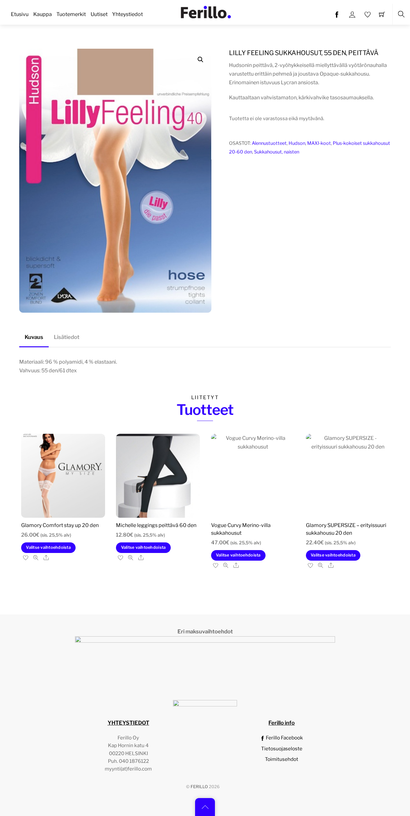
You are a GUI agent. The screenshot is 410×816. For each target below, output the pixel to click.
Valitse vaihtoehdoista (48, 547)
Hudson (297, 143)
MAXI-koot (319, 143)
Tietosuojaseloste (281, 749)
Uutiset (99, 14)
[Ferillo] (205, 11)
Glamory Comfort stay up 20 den (60, 525)
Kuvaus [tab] (34, 337)
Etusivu (20, 14)
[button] (200, 59)
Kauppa (42, 14)
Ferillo (199, 786)
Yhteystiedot (127, 14)
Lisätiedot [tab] (66, 337)
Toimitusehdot (281, 759)
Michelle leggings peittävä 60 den (156, 525)
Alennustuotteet (269, 143)
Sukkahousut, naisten (276, 152)
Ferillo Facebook (284, 738)
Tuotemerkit (71, 14)
